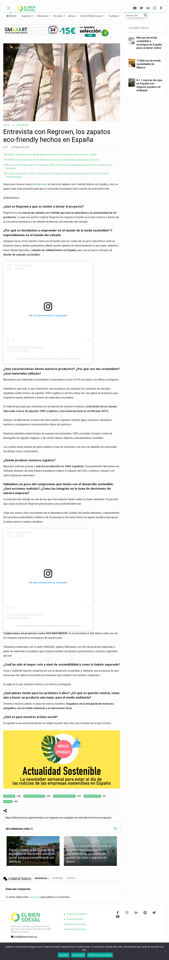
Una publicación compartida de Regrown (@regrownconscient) (48, 358)
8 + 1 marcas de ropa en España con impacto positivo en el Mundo (149, 85)
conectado (34, 897)
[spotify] (145, 913)
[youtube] (135, 8)
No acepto (78, 955)
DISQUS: (71, 878)
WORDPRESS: (42, 878)
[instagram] (154, 8)
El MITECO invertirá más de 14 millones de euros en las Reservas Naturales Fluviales (53, 159)
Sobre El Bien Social (91, 16)
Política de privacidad (100, 955)
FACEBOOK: (58, 878)
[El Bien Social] (25, 10)
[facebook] (161, 8)
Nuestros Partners (76, 929)
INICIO (13, 16)
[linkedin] (148, 8)
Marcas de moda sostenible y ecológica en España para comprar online (149, 42)
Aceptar (63, 955)
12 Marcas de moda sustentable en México (148, 64)
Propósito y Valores (77, 914)
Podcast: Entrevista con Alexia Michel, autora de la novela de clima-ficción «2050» (51, 154)
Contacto (114, 16)
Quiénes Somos (75, 919)
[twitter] (141, 8)
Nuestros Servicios (76, 924)
